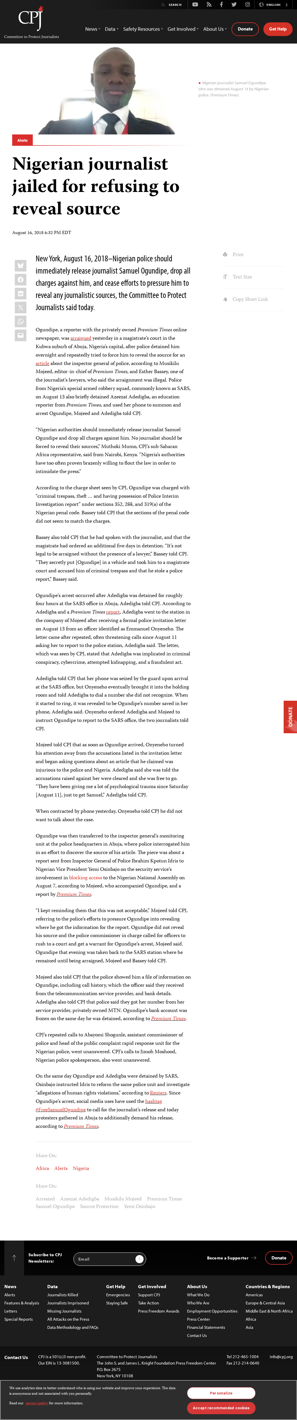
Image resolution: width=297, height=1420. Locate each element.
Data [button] (110, 29)
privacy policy (37, 1404)
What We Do (198, 1294)
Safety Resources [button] (141, 29)
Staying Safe (117, 1303)
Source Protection (99, 1206)
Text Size (241, 277)
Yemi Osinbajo (139, 1206)
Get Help (278, 29)
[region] (148, 1400)
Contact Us (197, 1335)
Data (52, 1286)
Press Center (198, 1319)
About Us (197, 1286)
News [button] (91, 29)
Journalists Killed (62, 1294)
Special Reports (18, 1319)
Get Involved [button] (181, 29)
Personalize (221, 1393)
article (42, 364)
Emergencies (118, 1294)
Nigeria (81, 1168)
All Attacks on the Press (68, 1319)
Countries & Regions (268, 1286)
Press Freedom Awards (158, 1311)
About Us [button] (213, 29)
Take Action (148, 1303)
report (113, 612)
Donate (245, 29)
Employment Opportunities (212, 1311)
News (10, 1286)
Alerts (22, 140)
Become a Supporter (228, 1258)
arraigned (80, 338)
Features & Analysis (21, 1303)
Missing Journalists (64, 1311)
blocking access (85, 878)
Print (237, 255)
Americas (254, 1294)
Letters (10, 1311)
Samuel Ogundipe (55, 1206)
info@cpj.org (281, 1356)
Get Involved (152, 1286)
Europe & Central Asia (265, 1303)
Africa (42, 1168)
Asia (249, 1327)
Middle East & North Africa (269, 1311)
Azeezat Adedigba (79, 1199)
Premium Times (74, 894)
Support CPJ (149, 1294)
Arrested (45, 1199)
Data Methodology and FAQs (72, 1327)
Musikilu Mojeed (123, 1199)
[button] (286, 4)
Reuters (158, 1093)
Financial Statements (206, 1327)
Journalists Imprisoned (68, 1303)
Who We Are (198, 1303)
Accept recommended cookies (221, 1408)
